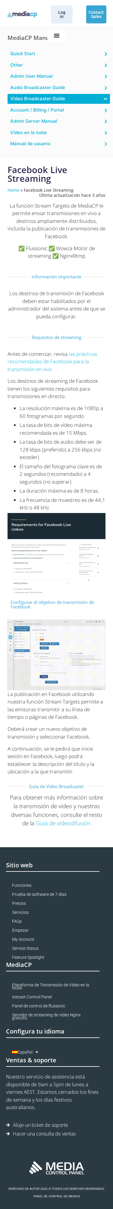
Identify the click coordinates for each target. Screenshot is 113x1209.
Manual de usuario (30, 143)
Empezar (20, 930)
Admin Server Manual (33, 121)
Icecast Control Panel (32, 996)
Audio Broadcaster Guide (37, 87)
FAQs (17, 921)
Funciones (21, 885)
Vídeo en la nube (28, 132)
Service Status (25, 948)
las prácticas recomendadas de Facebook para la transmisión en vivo (52, 361)
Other (16, 65)
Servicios (20, 912)
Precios (19, 903)
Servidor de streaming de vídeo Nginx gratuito (46, 1016)
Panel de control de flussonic (38, 1006)
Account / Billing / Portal (37, 110)
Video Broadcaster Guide (37, 98)
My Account (23, 939)
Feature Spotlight (28, 957)
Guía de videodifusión (63, 823)
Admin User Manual (31, 76)
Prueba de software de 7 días (39, 894)
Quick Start (22, 53)
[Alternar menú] (57, 35)
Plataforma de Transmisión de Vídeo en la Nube (50, 986)
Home (13, 190)
